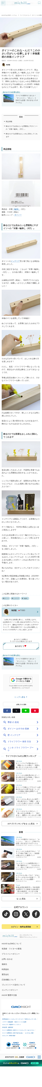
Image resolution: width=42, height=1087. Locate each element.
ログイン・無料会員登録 (21, 927)
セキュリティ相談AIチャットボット (11, 1024)
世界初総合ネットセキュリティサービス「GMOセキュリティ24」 (19, 1019)
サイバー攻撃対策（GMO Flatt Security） (13, 1033)
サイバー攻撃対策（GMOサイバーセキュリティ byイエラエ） (18, 1030)
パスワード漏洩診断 (7, 1022)
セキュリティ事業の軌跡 (8, 1035)
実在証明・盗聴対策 (7, 1027)
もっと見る (21, 899)
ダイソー (18, 215)
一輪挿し (16, 209)
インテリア (15, 261)
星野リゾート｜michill (32, 893)
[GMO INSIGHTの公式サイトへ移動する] (21, 1006)
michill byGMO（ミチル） (9, 15)
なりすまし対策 (29, 1033)
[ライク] (39, 2)
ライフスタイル (25, 15)
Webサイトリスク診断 (20, 1022)
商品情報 (9, 121)
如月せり (38, 881)
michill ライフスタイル (34, 769)
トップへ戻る (20, 697)
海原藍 (8, 65)
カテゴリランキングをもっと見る (20, 823)
